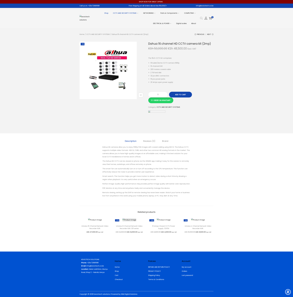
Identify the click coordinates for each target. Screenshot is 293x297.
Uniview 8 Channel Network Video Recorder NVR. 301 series (129, 227)
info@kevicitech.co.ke (204, 6)
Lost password (187, 275)
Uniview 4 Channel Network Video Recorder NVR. (198, 227)
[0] (210, 18)
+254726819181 (93, 263)
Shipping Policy (154, 275)
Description (130, 141)
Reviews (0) (149, 141)
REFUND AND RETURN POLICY (159, 267)
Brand (165, 141)
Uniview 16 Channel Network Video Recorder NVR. (94, 227)
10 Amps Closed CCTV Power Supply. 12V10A (163, 227)
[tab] (130, 141)
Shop (117, 271)
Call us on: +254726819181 (90, 6)
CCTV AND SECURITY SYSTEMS (98, 34)
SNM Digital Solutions (129, 294)
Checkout (119, 279)
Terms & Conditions (156, 279)
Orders (184, 271)
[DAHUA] (156, 119)
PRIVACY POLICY (154, 271)
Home (82, 34)
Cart (116, 275)
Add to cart (180, 94)
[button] (160, 99)
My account (186, 267)
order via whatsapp (161, 100)
